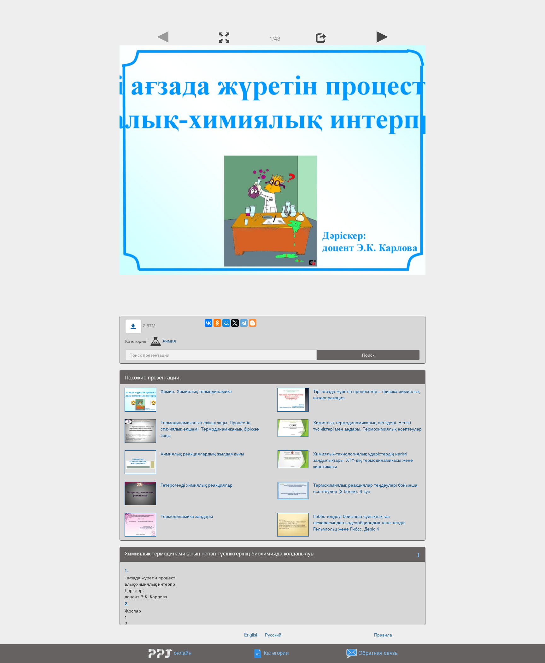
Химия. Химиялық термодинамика (196, 391)
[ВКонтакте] (208, 323)
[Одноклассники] (217, 323)
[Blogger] (252, 323)
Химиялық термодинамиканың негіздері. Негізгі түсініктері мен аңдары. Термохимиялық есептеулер (367, 425)
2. (126, 603)
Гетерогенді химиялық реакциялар (196, 485)
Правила (383, 634)
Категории (276, 652)
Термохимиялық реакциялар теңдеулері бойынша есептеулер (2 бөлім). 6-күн (365, 488)
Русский (273, 634)
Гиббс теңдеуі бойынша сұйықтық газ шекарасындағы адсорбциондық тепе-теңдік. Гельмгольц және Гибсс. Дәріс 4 (359, 522)
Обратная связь (378, 652)
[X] (235, 323)
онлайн (182, 652)
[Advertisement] (272, 14)
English (251, 634)
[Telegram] (244, 323)
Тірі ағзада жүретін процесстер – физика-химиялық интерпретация (366, 394)
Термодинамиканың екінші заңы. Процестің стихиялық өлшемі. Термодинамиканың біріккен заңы (210, 428)
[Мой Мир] (226, 323)
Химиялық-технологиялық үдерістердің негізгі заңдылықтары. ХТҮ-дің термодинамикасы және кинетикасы (363, 459)
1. (126, 570)
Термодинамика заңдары (187, 516)
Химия (169, 340)
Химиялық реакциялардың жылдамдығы (202, 453)
